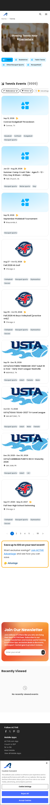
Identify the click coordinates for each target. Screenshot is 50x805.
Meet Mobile (9, 750)
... (33, 533)
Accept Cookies (25, 800)
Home (4, 19)
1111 (38, 533)
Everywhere (26, 39)
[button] (26, 91)
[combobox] (10, 91)
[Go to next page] (43, 533)
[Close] (46, 763)
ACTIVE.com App (11, 741)
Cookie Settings (25, 786)
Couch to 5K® (10, 744)
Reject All (25, 793)
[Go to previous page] (7, 533)
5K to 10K (8, 747)
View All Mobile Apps (12, 753)
